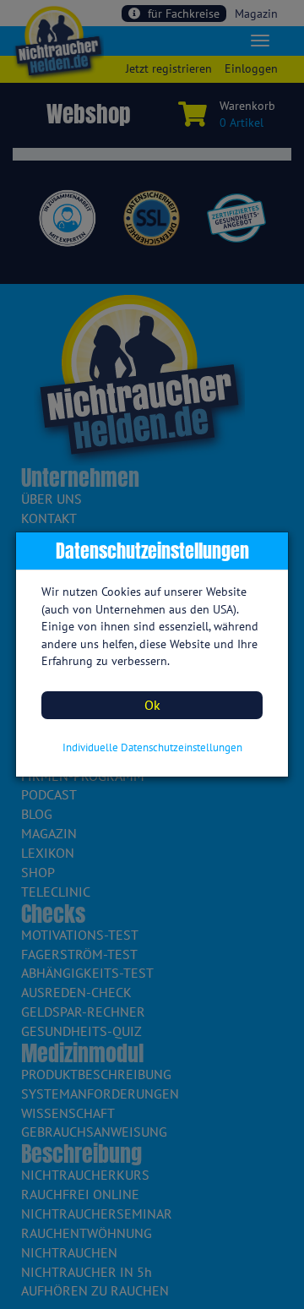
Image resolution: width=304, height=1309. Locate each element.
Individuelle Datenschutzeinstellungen (152, 747)
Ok (152, 704)
